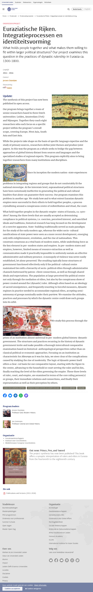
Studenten (18, 2)
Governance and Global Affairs (60, 518)
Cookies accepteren (12, 589)
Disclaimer (6, 573)
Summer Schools (8, 522)
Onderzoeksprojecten (26, 16)
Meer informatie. (40, 585)
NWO (9, 88)
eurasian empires (69, 388)
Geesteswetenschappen (14, 438)
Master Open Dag (9, 529)
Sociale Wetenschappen (58, 526)
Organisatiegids (38, 2)
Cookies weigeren (34, 589)
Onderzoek (13, 16)
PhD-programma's (9, 515)
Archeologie (53, 508)
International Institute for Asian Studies (63, 543)
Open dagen (7, 526)
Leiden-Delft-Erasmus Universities (14, 566)
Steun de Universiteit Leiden (12, 556)
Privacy (5, 581)
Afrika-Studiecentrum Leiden (59, 533)
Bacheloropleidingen (10, 508)
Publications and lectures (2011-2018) (21, 493)
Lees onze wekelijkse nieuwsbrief (61, 552)
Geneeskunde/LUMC (56, 515)
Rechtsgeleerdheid (56, 522)
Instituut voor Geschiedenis (15, 441)
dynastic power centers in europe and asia (43, 388)
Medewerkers (27, 2)
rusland (81, 388)
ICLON (51, 540)
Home (4, 16)
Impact (5, 563)
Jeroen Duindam (10, 80)
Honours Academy (56, 536)
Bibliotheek (47, 2)
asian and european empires (14, 388)
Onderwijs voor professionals (13, 518)
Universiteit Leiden (7, 2)
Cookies (5, 577)
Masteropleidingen (9, 511)
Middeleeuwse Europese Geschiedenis (20, 443)
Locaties (5, 570)
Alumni (5, 559)
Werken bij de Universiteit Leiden (14, 552)
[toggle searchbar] (68, 9)
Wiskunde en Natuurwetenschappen (62, 529)
